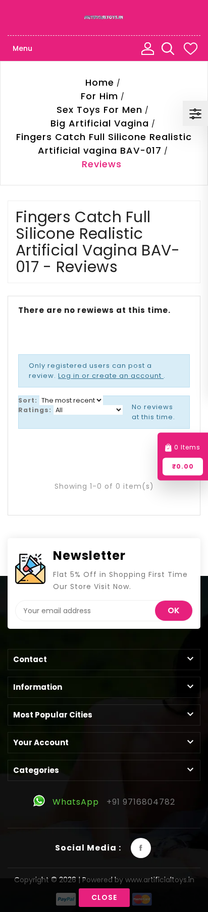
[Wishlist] (190, 48)
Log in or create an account (111, 375)
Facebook (141, 848)
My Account (147, 48)
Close (104, 897)
